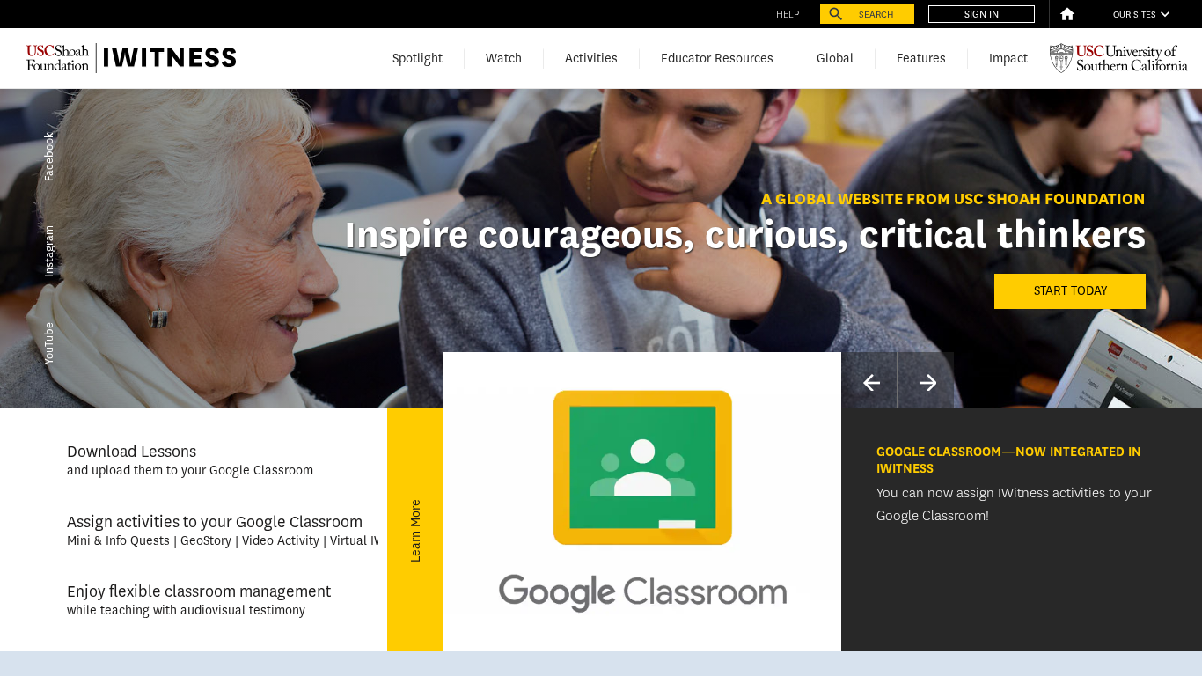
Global (835, 58)
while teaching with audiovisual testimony (186, 610)
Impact (1008, 58)
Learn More (415, 530)
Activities (591, 58)
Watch (504, 58)
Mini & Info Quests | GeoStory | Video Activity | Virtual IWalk (234, 541)
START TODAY (1070, 291)
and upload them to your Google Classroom (190, 470)
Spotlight (417, 58)
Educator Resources (717, 58)
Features (921, 58)
